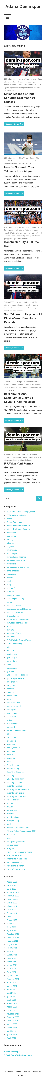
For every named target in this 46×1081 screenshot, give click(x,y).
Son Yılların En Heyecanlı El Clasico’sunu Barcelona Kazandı (23, 318)
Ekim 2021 (11, 969)
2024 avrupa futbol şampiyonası (21, 512)
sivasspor (11, 758)
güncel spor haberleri (13, 88)
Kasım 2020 (12, 1007)
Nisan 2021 (12, 989)
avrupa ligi (11, 564)
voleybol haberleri (14, 855)
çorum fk (11, 602)
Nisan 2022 (12, 948)
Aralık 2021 (12, 962)
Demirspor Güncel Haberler (14, 230)
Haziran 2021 (12, 982)
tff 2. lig (10, 807)
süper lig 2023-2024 (15, 779)
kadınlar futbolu (13, 703)
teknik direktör (13, 800)
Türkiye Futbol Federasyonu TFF (21, 831)
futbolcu (10, 651)
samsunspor (12, 751)
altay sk (10, 543)
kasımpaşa (11, 710)
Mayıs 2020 (12, 1024)
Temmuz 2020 (13, 1017)
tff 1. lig (10, 803)
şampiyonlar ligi (10, 239)
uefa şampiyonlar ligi (16, 841)
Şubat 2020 (12, 1035)
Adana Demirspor (23, 6)
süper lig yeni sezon (15, 793)
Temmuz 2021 (13, 979)
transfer (37, 88)
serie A (10, 755)
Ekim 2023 (11, 885)
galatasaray (12, 654)
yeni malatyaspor (14, 862)
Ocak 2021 (11, 1000)
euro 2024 (11, 630)
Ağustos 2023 (13, 892)
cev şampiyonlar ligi (15, 598)
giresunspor (12, 668)
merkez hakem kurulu (16, 730)
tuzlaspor (11, 834)
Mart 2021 (11, 993)
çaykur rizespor (14, 595)
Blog (39, 79)
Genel (20, 85)
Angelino (10, 546)
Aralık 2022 (12, 920)
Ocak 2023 (11, 917)
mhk (8, 734)
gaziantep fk (12, 658)
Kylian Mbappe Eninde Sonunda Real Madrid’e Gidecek (20, 98)
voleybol (10, 848)
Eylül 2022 (11, 930)
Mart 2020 (11, 1031)
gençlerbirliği (12, 661)
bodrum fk (11, 588)
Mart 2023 (11, 910)
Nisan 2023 (12, 906)
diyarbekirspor (13, 616)
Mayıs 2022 (12, 944)
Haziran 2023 (12, 899)
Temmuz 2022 (13, 937)
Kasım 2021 (12, 965)
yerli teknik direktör (15, 866)
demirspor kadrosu (15, 612)
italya (9, 699)
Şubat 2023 (12, 913)
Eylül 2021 (11, 972)
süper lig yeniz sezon (16, 796)
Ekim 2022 (11, 927)
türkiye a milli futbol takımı (18, 827)
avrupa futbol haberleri (27, 79)
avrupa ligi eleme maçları (18, 567)
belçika (10, 578)
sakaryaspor (12, 744)
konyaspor (11, 716)
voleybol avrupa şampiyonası (19, 852)
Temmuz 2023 (13, 896)
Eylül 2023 (11, 889)
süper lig (10, 775)
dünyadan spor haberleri (21, 233)
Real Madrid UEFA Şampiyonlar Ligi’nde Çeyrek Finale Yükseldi (19, 397)
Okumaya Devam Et (13, 124)
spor (9, 762)
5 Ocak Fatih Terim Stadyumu (18, 1055)
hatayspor (11, 685)
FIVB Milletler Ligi (14, 644)
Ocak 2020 (11, 1038)
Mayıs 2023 (12, 903)
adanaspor (11, 533)
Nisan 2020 (12, 1028)
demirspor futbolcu (15, 605)
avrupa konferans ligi (16, 560)
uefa (8, 838)
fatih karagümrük (14, 633)
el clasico (28, 305)
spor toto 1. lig (13, 769)
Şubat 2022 (12, 955)
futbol (14, 85)
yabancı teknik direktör (17, 859)
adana (9, 519)
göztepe (10, 671)
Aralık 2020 (12, 1003)
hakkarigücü (12, 682)
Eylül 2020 (11, 1010)
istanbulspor (12, 696)
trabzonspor (12, 810)
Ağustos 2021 (13, 975)
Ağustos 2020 (13, 1014)
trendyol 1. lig (13, 821)
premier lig (11, 741)
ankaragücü (12, 550)
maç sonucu (12, 723)
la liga (9, 720)
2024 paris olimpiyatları (17, 515)
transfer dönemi (10, 90)
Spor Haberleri (27, 88)
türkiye (10, 824)
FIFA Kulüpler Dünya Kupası (19, 640)
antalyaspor (12, 553)
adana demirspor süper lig (18, 529)
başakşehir (11, 574)
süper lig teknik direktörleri (18, 789)
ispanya (10, 692)
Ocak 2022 (11, 958)
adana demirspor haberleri (18, 526)
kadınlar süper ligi (14, 706)
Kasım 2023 (12, 882)
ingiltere (10, 689)
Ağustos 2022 (13, 934)
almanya (10, 539)
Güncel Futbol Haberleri (32, 85)
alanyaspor (11, 536)
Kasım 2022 (12, 923)
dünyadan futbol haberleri (13, 82)
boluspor (10, 591)
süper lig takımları (15, 786)
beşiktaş (10, 581)
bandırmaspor (13, 571)
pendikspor (11, 737)
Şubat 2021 (12, 996)
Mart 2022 (11, 951)
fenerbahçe (12, 637)
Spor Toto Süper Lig (15, 772)
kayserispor (12, 713)
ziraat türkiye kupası (16, 869)
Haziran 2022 (12, 941)
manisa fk (11, 727)
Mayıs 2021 (12, 986)
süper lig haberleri (15, 782)
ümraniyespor (13, 845)
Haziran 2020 (12, 1021)
